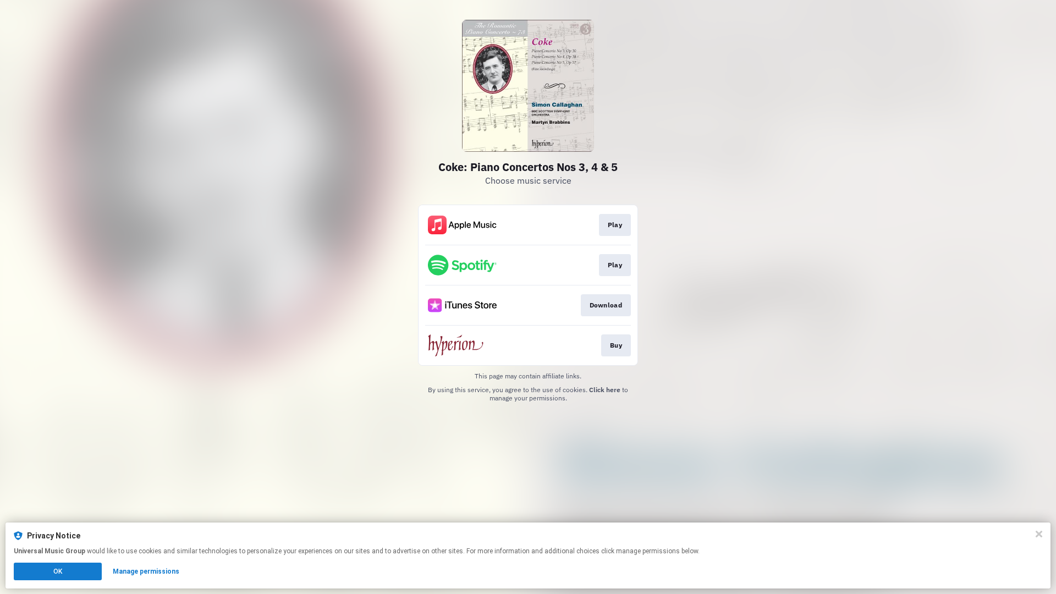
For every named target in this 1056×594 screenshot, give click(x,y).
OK (57, 571)
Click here (604, 390)
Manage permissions (146, 571)
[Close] (1039, 534)
